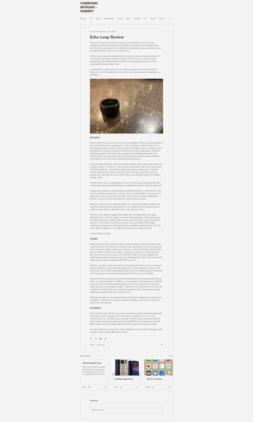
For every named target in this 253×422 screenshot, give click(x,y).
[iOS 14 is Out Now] (158, 368)
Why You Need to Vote (92, 363)
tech (91, 18)
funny (128, 18)
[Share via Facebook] (91, 339)
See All (171, 356)
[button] (170, 18)
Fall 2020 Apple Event (124, 379)
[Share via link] (105, 339)
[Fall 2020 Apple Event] (126, 368)
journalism (137, 18)
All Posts (83, 18)
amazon (152, 18)
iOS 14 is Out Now (154, 379)
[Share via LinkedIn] (100, 339)
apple (98, 18)
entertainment (108, 18)
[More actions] (162, 31)
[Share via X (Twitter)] (96, 339)
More (161, 18)
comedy (119, 18)
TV (145, 18)
